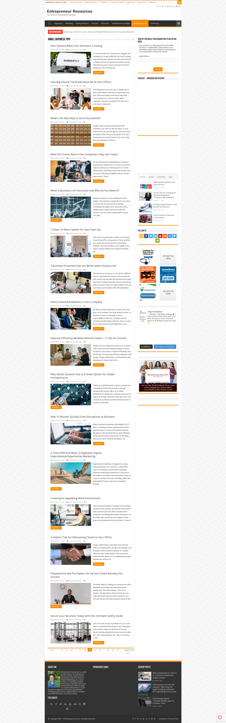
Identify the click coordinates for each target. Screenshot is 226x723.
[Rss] (158, 6)
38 (85, 650)
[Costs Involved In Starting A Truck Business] (145, 218)
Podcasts (95, 23)
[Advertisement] (126, 11)
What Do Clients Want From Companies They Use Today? (84, 154)
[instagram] (174, 6)
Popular (143, 177)
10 (62, 650)
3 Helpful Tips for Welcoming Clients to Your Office (81, 537)
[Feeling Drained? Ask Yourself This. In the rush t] (153, 329)
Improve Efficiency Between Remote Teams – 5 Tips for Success (88, 338)
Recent (151, 177)
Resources (141, 2)
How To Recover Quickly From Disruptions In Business (82, 416)
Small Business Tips (140, 23)
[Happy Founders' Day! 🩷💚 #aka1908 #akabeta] (144, 329)
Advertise (104, 2)
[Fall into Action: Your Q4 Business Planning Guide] (172, 335)
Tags (170, 177)
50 (108, 650)
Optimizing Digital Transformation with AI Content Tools (84, 32)
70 (118, 650)
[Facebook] (160, 6)
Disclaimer (163, 719)
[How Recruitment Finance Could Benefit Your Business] (145, 207)
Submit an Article (90, 2)
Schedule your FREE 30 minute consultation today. (66, 693)
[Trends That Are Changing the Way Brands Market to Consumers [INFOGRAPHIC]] (145, 196)
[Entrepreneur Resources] (69, 12)
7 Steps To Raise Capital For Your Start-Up (75, 229)
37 (80, 650)
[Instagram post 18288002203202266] (162, 340)
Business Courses (117, 2)
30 (71, 650)
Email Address (144, 56)
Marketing (69, 23)
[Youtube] (168, 6)
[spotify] (179, 6)
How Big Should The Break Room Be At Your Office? (81, 82)
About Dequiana (76, 2)
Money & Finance (82, 23)
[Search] (179, 2)
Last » (128, 653)
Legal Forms (130, 2)
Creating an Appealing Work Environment (75, 498)
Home (49, 23)
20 (66, 650)
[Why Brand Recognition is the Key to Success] (145, 185)
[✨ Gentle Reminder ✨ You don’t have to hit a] (162, 329)
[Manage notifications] (220, 717)
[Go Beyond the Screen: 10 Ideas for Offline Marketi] (144, 335)
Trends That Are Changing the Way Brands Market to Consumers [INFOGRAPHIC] (164, 195)
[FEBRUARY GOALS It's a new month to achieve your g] (172, 340)
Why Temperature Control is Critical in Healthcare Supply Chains (164, 675)
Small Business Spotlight (121, 23)
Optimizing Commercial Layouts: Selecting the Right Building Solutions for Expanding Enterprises (164, 688)
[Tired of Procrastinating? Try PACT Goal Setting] (144, 340)
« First (51, 650)
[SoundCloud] (171, 6)
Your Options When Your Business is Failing (76, 45)
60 (113, 650)
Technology (154, 23)
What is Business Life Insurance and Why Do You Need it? (84, 190)
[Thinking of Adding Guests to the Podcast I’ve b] (153, 335)
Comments (161, 177)
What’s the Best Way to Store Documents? (75, 118)
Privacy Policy (173, 719)
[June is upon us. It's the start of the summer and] (172, 329)
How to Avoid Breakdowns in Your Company (76, 302)
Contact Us (152, 2)
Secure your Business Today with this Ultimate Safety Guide (86, 615)
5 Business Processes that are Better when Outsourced (83, 265)
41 (99, 650)
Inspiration (58, 23)
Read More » (99, 73)
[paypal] (177, 6)
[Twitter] (163, 6)
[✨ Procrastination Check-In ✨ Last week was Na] (153, 340)
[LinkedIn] (165, 6)
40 (95, 650)
